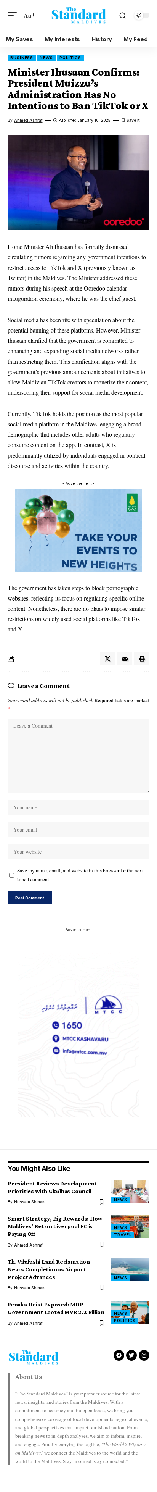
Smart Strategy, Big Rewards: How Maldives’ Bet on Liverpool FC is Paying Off (55, 1226)
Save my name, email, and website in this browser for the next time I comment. (80, 875)
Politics (70, 57)
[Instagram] (144, 1355)
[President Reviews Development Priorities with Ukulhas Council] (130, 1191)
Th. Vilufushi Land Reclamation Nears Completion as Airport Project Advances (49, 1269)
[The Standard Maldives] (78, 15)
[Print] (141, 658)
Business (21, 57)
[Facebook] (119, 1355)
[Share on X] (107, 658)
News (46, 57)
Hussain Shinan (29, 1202)
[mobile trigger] (14, 15)
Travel (122, 1234)
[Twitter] (131, 1355)
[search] (122, 15)
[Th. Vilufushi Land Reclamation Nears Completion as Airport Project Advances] (130, 1269)
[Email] (124, 658)
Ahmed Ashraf (28, 120)
